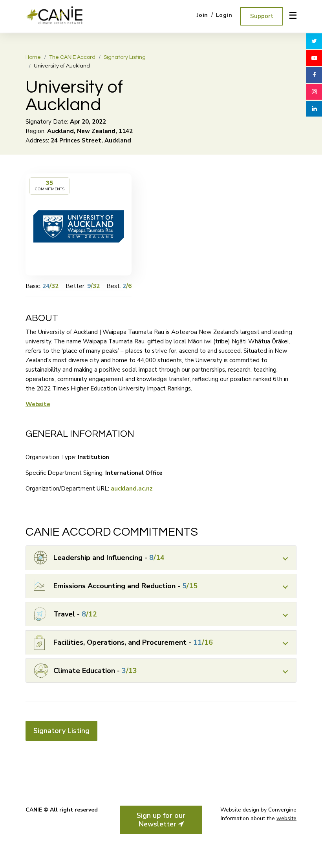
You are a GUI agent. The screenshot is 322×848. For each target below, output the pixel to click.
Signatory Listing (125, 57)
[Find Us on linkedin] (314, 109)
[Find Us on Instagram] (314, 92)
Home (33, 57)
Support (261, 16)
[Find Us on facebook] (314, 75)
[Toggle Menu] (290, 15)
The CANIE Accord (72, 57)
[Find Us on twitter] (314, 41)
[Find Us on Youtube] (314, 58)
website (286, 818)
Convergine (282, 809)
